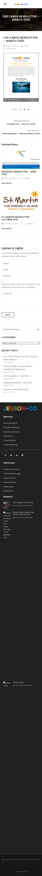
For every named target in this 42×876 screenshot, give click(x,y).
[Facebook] (5, 455)
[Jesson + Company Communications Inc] (21, 4)
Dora (26, 46)
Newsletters (11, 49)
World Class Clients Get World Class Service (23, 513)
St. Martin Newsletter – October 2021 (16, 218)
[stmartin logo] (21, 201)
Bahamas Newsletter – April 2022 (19, 173)
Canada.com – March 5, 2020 (21, 124)
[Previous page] (5, 100)
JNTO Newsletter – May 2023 (16, 376)
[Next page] (9, 100)
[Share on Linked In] (28, 109)
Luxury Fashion (9, 478)
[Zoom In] (25, 100)
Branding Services (11, 432)
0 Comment (26, 178)
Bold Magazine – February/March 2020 (21, 133)
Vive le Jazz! (18, 682)
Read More (6, 183)
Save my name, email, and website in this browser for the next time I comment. (21, 286)
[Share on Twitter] (24, 109)
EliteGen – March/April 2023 (16, 389)
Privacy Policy (21, 871)
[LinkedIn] (17, 455)
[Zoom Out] (21, 100)
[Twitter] (11, 455)
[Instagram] (22, 455)
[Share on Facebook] (20, 109)
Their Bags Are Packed (23, 502)
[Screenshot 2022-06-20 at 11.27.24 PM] (21, 159)
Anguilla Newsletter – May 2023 (17, 382)
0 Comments (28, 505)
